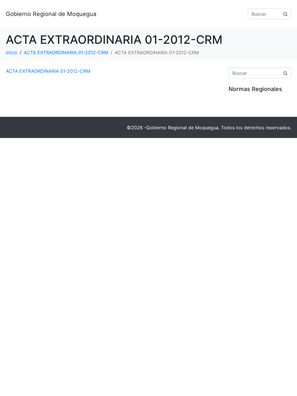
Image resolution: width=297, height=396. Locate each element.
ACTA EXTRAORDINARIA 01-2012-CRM (48, 71)
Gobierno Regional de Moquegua (51, 13)
